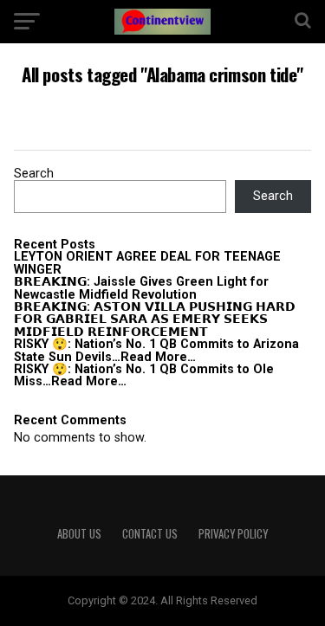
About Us (79, 534)
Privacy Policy (233, 534)
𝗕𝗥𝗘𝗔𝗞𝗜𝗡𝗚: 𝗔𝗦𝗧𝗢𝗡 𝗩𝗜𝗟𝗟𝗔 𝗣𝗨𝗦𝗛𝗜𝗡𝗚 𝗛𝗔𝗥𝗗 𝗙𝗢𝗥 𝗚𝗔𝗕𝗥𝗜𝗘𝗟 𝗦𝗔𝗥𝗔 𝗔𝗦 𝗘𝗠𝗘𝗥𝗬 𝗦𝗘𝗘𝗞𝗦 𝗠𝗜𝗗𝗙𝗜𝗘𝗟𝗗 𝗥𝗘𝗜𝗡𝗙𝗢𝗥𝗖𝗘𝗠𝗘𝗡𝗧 (155, 319)
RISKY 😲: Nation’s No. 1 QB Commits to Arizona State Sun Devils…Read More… (156, 350)
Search (34, 173)
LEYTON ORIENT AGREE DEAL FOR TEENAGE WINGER (147, 262)
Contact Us (150, 534)
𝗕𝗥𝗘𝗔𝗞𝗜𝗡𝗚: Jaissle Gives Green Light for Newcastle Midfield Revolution (141, 287)
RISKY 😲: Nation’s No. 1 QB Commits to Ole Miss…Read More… (144, 375)
